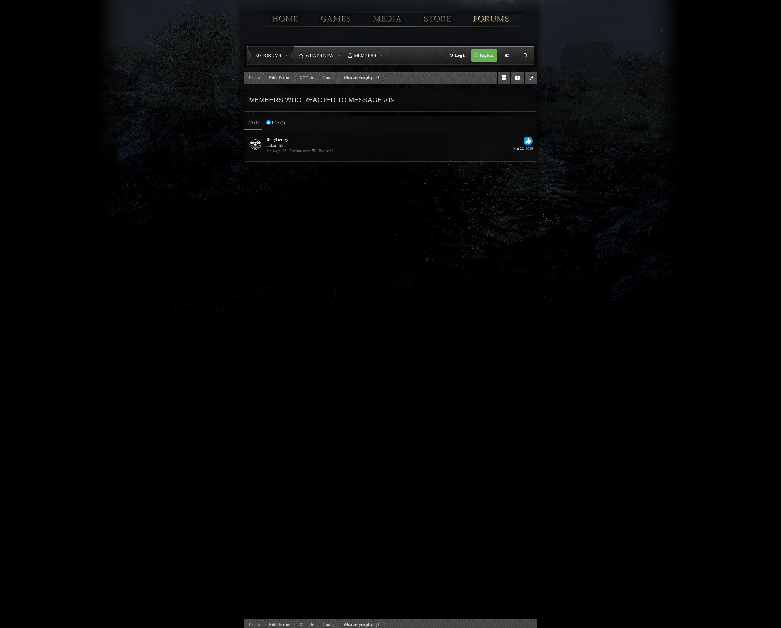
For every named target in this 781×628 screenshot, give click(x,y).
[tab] (275, 123)
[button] (288, 55)
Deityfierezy (277, 139)
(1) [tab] (253, 122)
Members (365, 55)
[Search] (525, 55)
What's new (319, 55)
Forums (271, 55)
